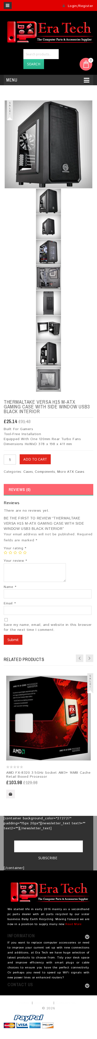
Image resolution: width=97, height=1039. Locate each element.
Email (10, 603)
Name (10, 586)
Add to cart (35, 459)
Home (24, 1002)
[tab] (48, 489)
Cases (28, 472)
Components (45, 472)
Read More (73, 924)
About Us (42, 1002)
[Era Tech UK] (48, 31)
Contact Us (66, 1002)
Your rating (15, 548)
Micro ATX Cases (71, 472)
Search (33, 64)
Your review (15, 560)
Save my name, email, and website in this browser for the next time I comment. (48, 627)
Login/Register (79, 5)
